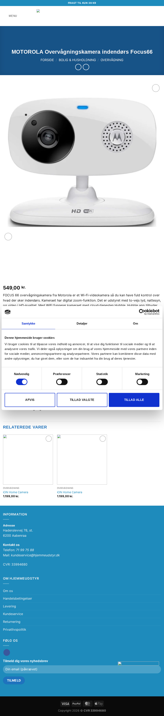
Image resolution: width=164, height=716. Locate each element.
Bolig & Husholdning (77, 60)
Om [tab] (135, 323)
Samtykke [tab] (28, 323)
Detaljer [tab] (82, 323)
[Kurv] (159, 16)
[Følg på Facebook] (6, 652)
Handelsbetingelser (17, 598)
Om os (8, 591)
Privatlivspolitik (14, 629)
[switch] (62, 382)
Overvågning (112, 60)
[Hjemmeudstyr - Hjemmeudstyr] (82, 16)
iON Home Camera (15, 492)
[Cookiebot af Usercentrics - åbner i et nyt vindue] (141, 312)
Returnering (11, 622)
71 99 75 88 (25, 550)
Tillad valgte (82, 399)
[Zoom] (8, 237)
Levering (9, 606)
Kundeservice (13, 614)
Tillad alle (134, 399)
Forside (47, 60)
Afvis (29, 399)
